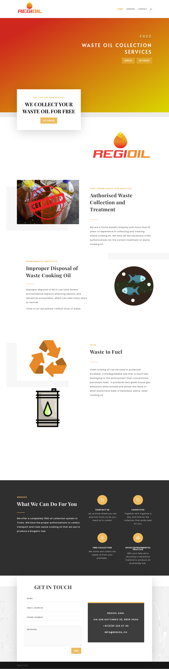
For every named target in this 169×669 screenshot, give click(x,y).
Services (128, 60)
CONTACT (142, 9)
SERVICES (130, 9)
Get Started (144, 60)
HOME (120, 9)
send (76, 651)
